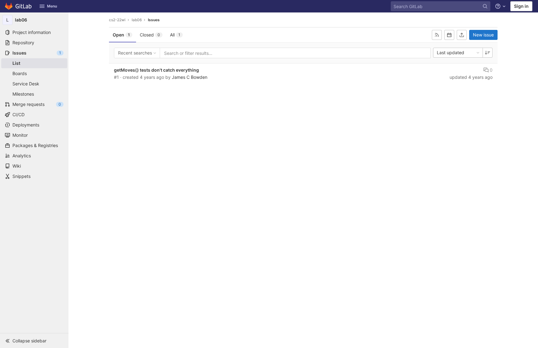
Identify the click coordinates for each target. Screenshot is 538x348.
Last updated (450, 52)
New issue (483, 34)
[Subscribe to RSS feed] (437, 35)
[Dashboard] (18, 6)
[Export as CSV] (462, 35)
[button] (34, 340)
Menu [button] (52, 6)
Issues (154, 19)
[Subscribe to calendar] (449, 35)
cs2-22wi (117, 19)
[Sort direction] (488, 53)
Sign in (521, 6)
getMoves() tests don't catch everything (156, 70)
